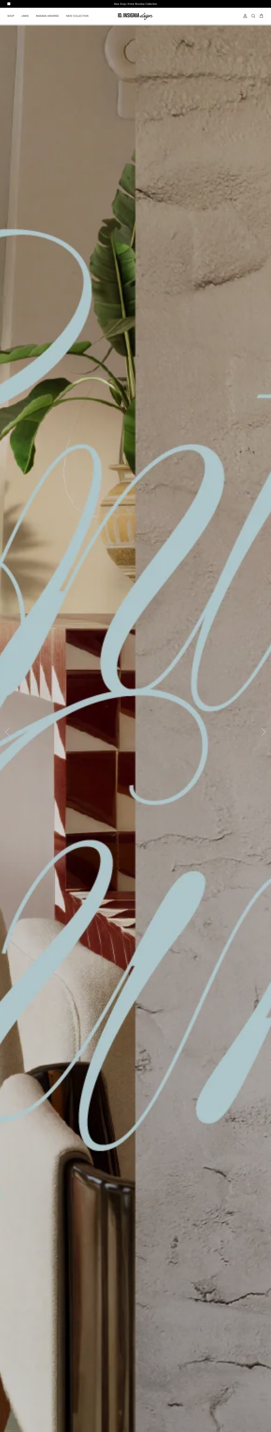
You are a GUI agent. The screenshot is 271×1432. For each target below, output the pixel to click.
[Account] (244, 16)
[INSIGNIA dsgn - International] (135, 16)
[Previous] (7, 732)
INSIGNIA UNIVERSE (47, 16)
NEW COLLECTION (77, 16)
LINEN (25, 16)
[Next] (263, 732)
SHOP (10, 16)
